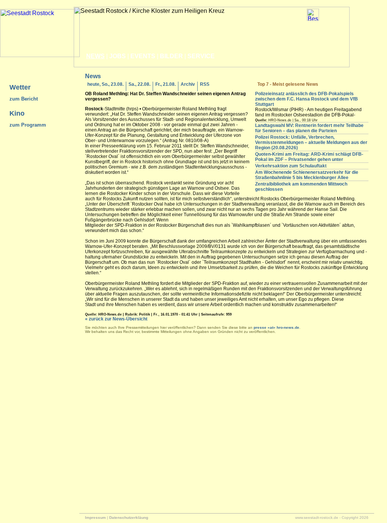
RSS (204, 84)
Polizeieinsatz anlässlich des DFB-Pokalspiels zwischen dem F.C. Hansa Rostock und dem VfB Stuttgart (306, 99)
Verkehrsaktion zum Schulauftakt (291, 166)
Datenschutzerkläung (128, 517)
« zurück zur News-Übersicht (116, 319)
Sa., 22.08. (139, 84)
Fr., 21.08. (165, 84)
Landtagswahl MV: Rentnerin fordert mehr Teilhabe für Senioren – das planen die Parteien (309, 128)
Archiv (188, 84)
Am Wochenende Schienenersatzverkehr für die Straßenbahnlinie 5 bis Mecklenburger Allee (306, 175)
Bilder (171, 56)
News (95, 56)
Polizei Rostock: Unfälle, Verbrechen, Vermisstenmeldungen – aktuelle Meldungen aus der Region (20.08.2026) (311, 142)
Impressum (95, 517)
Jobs (117, 56)
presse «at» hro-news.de (276, 327)
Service (201, 56)
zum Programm (27, 125)
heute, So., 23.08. (105, 84)
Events (142, 56)
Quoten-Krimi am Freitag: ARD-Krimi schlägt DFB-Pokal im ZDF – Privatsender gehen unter (309, 157)
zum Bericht (23, 99)
